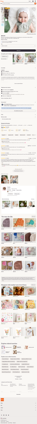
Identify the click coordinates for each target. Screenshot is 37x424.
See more (33, 216)
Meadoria (2, 39)
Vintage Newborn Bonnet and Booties (9, 362)
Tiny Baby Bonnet (5, 364)
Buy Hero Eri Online (22, 385)
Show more (33, 284)
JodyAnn (30, 138)
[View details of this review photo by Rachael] (5, 179)
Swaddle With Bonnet (26, 364)
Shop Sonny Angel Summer (13, 386)
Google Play (11, 413)
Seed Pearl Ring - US (4, 392)
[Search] (35, 3)
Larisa (8, 187)
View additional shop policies (18, 110)
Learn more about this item (18, 83)
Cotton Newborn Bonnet (15, 370)
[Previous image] (6, 20)
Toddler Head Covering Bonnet (22, 362)
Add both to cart (4, 56)
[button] (17, 194)
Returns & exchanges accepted (8, 91)
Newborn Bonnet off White (15, 359)
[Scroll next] (36, 135)
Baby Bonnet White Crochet (27, 359)
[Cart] (35, 1)
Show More (18, 394)
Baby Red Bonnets (5, 367)
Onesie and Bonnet (30, 367)
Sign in (30, 1)
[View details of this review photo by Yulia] (14, 179)
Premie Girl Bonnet (5, 359)
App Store (4, 413)
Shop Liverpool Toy (4, 385)
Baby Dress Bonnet (22, 367)
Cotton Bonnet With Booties (15, 364)
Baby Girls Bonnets (5, 370)
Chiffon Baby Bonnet (17, 372)
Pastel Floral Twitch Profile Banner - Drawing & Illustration (31, 386)
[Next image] (34, 20)
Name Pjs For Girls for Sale (31, 393)
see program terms (13, 105)
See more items (4, 58)
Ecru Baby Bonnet (13, 367)
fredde (30, 152)
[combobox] (18, 3)
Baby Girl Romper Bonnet (6, 372)
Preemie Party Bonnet (25, 370)
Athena (30, 145)
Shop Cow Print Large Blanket (23, 393)
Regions (14, 422)
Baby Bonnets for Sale (26, 372)
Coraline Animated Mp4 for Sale (31, 389)
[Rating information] (7, 190)
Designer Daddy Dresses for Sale (13, 393)
